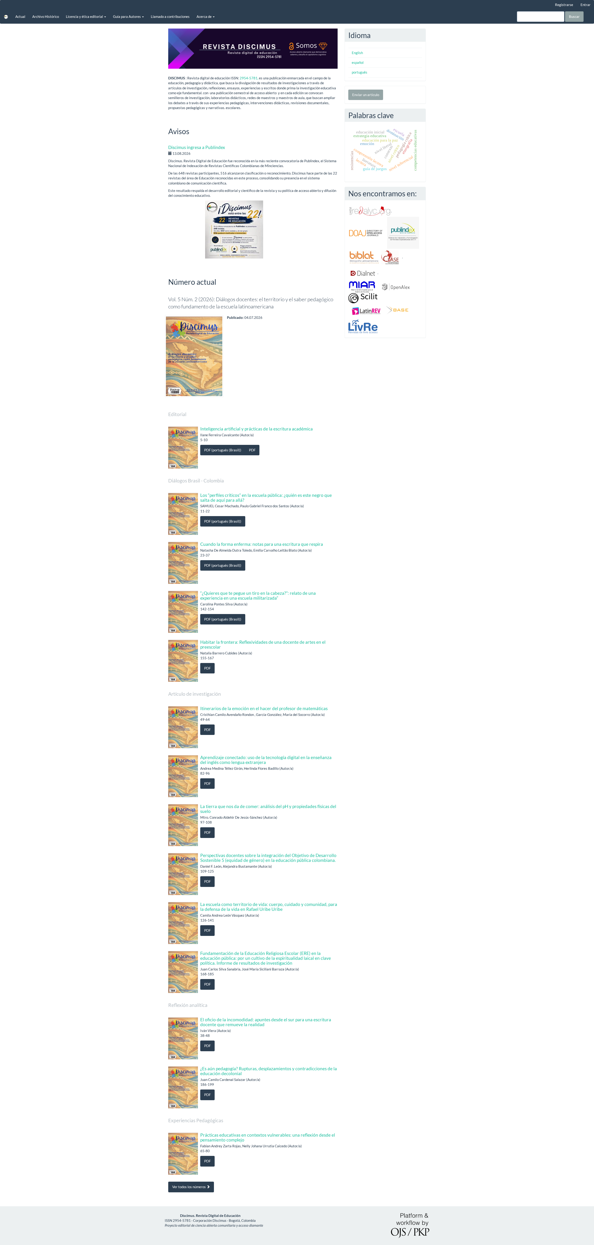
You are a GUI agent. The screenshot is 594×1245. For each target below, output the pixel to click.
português (359, 72)
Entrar (586, 5)
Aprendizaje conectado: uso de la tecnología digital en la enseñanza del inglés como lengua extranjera (266, 760)
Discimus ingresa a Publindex (196, 147)
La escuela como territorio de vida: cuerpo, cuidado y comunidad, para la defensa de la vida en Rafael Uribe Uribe (268, 907)
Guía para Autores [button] (127, 16)
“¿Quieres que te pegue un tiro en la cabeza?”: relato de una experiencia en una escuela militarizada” (258, 595)
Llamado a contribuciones (170, 16)
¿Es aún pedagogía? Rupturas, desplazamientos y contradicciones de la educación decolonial (268, 1071)
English (357, 53)
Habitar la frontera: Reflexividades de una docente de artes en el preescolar (263, 644)
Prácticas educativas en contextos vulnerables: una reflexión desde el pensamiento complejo (267, 1137)
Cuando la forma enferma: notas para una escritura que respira (261, 544)
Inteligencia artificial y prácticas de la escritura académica (256, 428)
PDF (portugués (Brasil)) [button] (222, 450)
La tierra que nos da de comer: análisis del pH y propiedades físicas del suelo (268, 809)
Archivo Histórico (45, 16)
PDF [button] (252, 450)
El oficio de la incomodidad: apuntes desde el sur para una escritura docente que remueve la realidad (265, 1022)
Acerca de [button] (204, 16)
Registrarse (564, 5)
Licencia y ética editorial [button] (85, 16)
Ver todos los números (189, 1187)
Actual (20, 16)
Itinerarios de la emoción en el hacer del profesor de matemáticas (264, 708)
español (358, 62)
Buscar (574, 16)
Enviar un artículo (365, 95)
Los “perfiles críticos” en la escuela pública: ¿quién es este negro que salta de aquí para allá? (266, 497)
